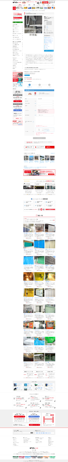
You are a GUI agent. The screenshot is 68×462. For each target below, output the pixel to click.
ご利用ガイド (41, 0)
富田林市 (31, 10)
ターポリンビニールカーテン (28, 265)
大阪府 (28, 10)
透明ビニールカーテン (38, 233)
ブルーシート (37, 346)
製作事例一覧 (52, 153)
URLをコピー (27, 75)
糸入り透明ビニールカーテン (28, 233)
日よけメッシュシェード (27, 362)
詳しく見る (29, 194)
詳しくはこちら (29, 254)
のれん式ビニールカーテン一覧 (28, 297)
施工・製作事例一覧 (17, 10)
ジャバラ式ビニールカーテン (50, 297)
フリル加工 (46, 47)
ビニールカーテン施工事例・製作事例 (23, 10)
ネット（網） (47, 362)
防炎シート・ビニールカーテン (28, 249)
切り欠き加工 (46, 45)
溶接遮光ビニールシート (38, 281)
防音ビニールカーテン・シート (50, 249)
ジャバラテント (37, 362)
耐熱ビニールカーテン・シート (28, 281)
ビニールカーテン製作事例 (27, 12)
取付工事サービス (44, 0)
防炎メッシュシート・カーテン (39, 265)
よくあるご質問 (49, 0)
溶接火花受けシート (48, 281)
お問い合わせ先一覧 (53, 0)
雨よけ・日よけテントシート (50, 346)
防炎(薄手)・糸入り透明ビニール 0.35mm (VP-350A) (48, 37)
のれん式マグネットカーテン (39, 297)
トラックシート (26, 346)
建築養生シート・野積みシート (50, 265)
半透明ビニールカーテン (49, 233)
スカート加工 (46, 48)
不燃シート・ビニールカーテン (39, 249)
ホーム (13, 10)
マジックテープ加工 (47, 46)
